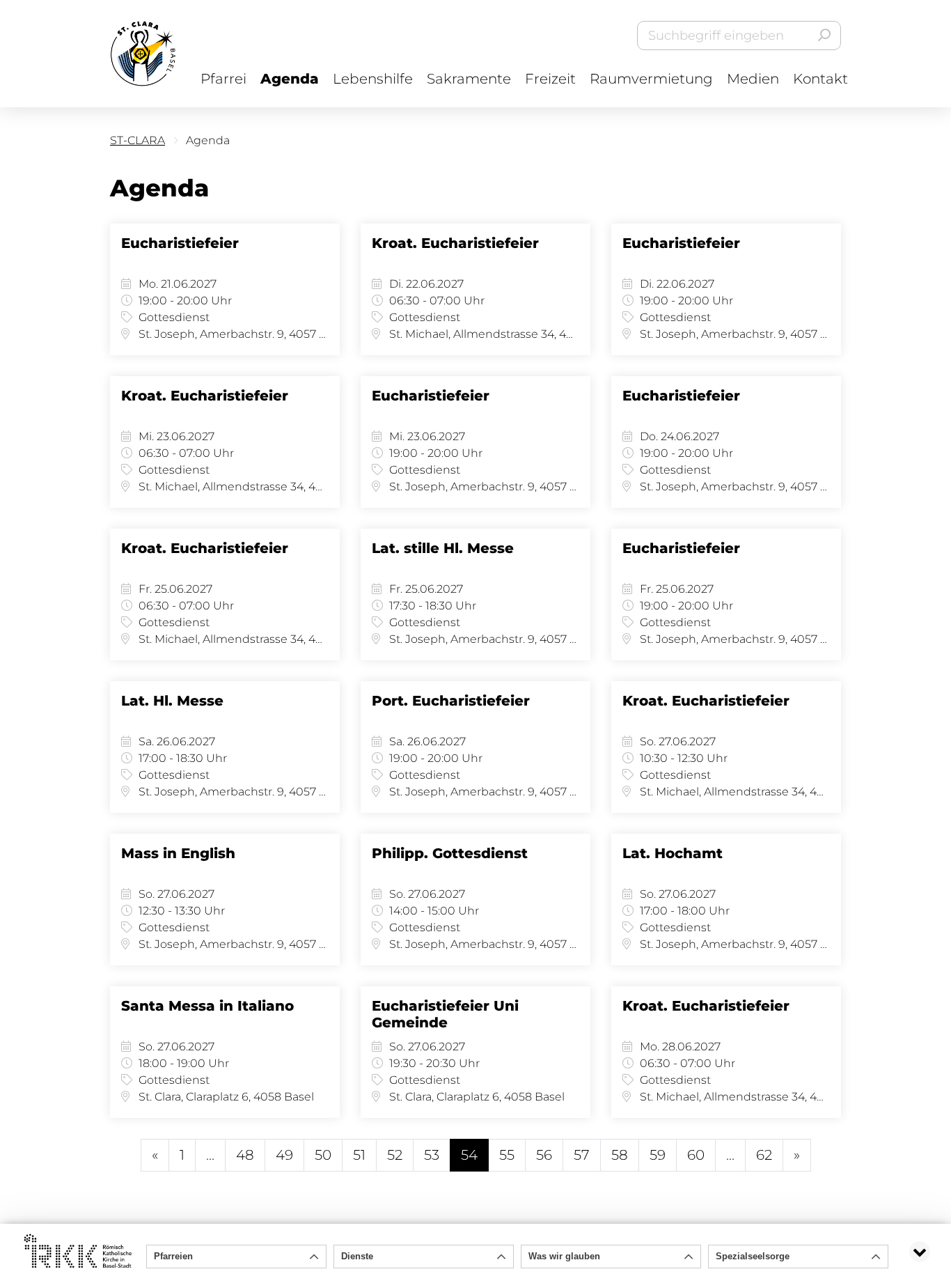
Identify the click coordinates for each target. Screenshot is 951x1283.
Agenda (289, 78)
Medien (753, 78)
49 (284, 1154)
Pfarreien (173, 1256)
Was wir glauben (564, 1256)
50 (323, 1154)
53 (431, 1154)
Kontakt (820, 78)
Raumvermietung (651, 78)
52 (394, 1154)
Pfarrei (223, 78)
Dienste (357, 1256)
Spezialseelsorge (752, 1256)
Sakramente (469, 78)
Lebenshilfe (373, 78)
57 (582, 1154)
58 (619, 1154)
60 (696, 1154)
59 (658, 1154)
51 (359, 1154)
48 (245, 1154)
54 (469, 1154)
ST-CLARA (137, 140)
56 (544, 1154)
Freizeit (550, 78)
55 (506, 1154)
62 (764, 1154)
